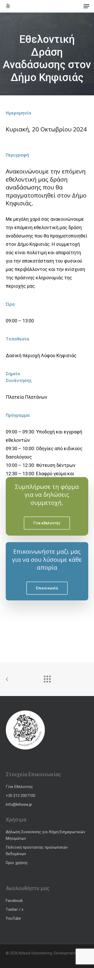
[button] (86, 6)
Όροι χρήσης (17, 862)
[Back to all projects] (47, 678)
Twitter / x (14, 909)
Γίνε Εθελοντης (19, 786)
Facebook (14, 900)
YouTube (13, 918)
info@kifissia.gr (19, 804)
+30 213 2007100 (20, 795)
